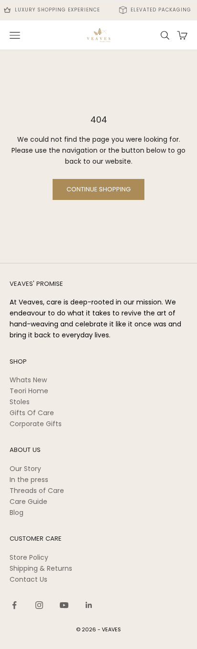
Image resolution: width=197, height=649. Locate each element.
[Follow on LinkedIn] (89, 605)
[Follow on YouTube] (64, 605)
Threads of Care (37, 490)
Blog (16, 512)
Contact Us (28, 579)
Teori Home (29, 391)
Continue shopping (98, 189)
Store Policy (29, 557)
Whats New (28, 380)
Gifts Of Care (32, 413)
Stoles (20, 402)
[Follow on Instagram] (39, 605)
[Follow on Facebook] (14, 605)
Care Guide (28, 501)
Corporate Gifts (36, 424)
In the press (29, 479)
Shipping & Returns (41, 568)
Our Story (25, 468)
